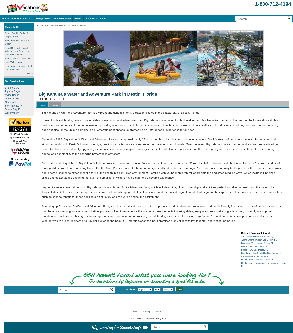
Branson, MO (12, 87)
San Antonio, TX (13, 105)
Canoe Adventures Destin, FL (255, 256)
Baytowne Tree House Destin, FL (257, 243)
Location (55, 105)
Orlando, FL (11, 102)
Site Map (146, 311)
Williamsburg (12, 113)
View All (29, 73)
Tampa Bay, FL (13, 109)
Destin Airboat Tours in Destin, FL (257, 259)
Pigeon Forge (12, 91)
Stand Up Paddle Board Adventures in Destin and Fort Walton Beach (17, 51)
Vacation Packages (96, 18)
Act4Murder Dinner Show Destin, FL (258, 236)
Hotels (78, 18)
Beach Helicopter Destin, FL (254, 246)
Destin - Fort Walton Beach (17, 18)
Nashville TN (12, 98)
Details (42, 105)
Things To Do (43, 18)
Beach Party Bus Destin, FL (254, 250)
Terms (158, 311)
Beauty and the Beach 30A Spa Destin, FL (261, 253)
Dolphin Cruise (62, 18)
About (134, 311)
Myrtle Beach (12, 95)
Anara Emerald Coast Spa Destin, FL (259, 240)
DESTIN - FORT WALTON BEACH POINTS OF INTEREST (61, 26)
